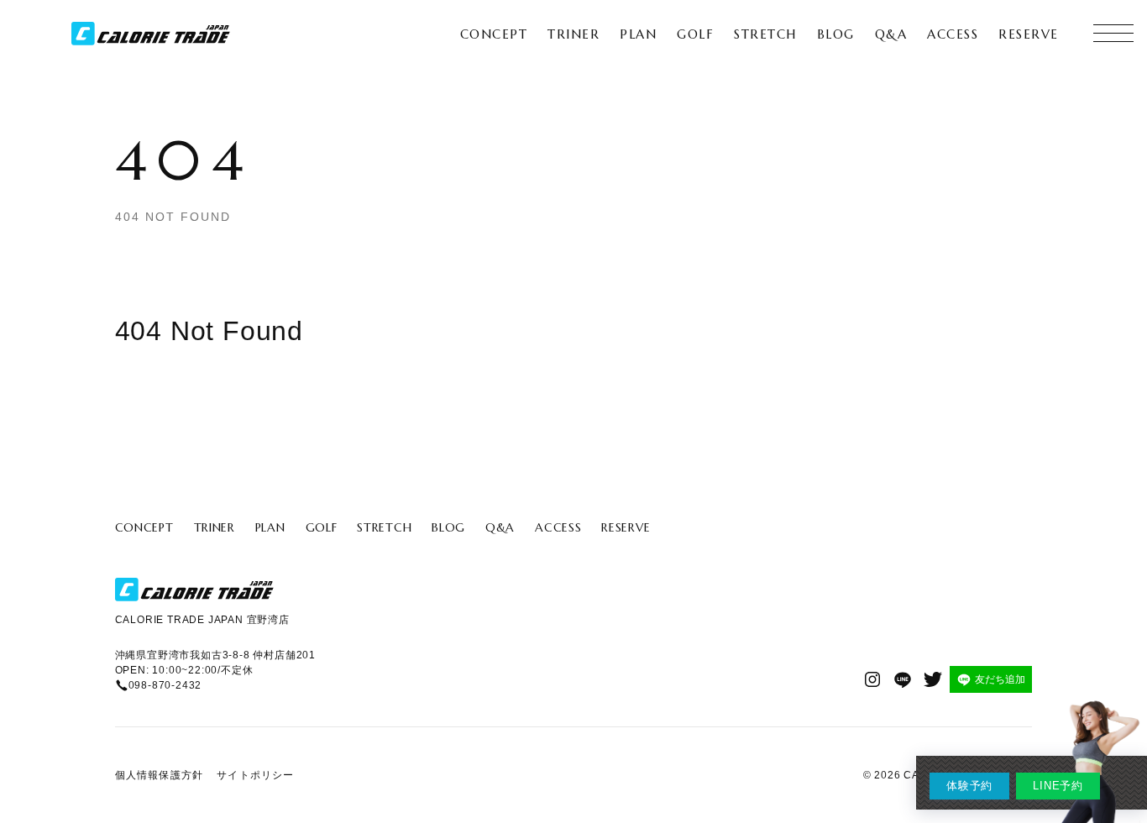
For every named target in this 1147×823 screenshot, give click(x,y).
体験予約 (969, 785)
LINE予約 (1058, 785)
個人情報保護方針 (159, 775)
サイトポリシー (255, 775)
